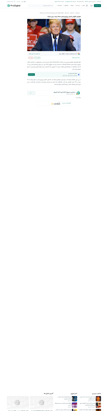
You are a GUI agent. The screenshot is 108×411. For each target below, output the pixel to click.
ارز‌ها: (100, 1)
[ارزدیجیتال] (13, 5)
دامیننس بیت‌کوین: (92, 1)
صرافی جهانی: (81, 1)
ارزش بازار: (74, 1)
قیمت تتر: (62, 1)
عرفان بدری (78, 97)
